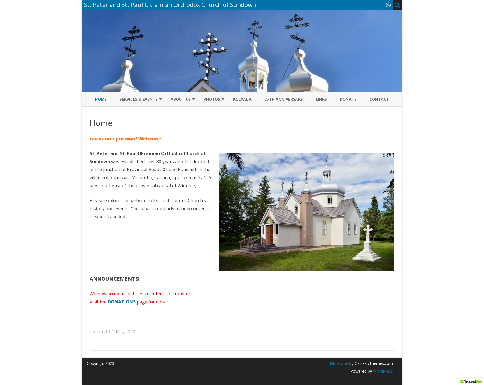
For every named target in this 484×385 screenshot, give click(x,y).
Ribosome (339, 363)
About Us (181, 99)
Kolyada (242, 99)
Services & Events (139, 99)
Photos (212, 99)
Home (101, 99)
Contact (379, 99)
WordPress (382, 371)
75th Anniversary (283, 99)
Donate (348, 99)
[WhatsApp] (388, 5)
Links (321, 99)
